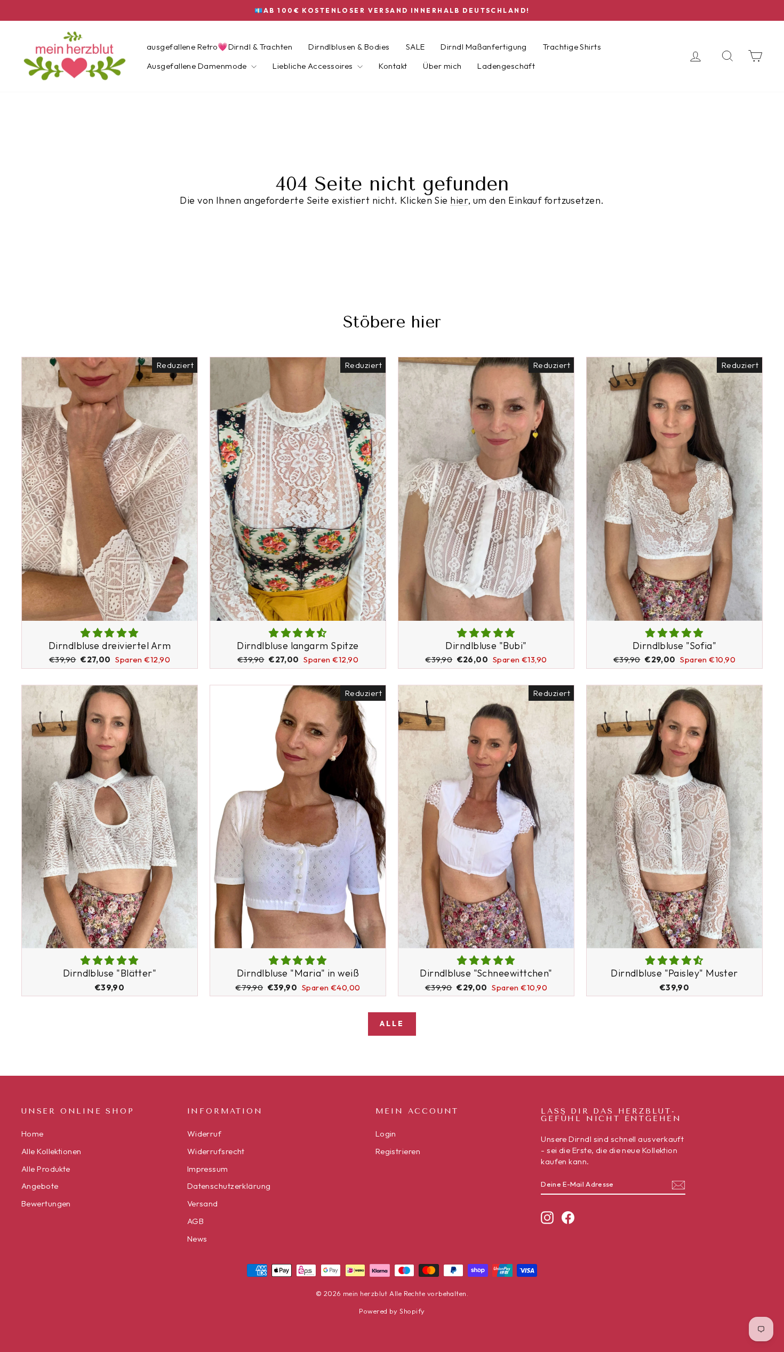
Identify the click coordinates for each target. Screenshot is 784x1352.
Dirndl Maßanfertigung (483, 47)
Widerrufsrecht (216, 1151)
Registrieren (397, 1151)
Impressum (207, 1169)
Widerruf (204, 1134)
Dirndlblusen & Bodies (348, 47)
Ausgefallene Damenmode (198, 66)
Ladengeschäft (506, 66)
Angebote (40, 1186)
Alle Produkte (45, 1169)
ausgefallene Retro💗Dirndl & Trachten (219, 47)
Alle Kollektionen (51, 1151)
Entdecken (109, 609)
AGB (195, 1221)
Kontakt (393, 66)
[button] (109, 633)
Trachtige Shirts (572, 47)
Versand (202, 1203)
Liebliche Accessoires (314, 66)
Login (385, 1134)
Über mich (442, 66)
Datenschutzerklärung (229, 1186)
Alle (392, 1023)
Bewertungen (46, 1203)
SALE (415, 47)
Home (32, 1134)
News (197, 1239)
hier (459, 200)
